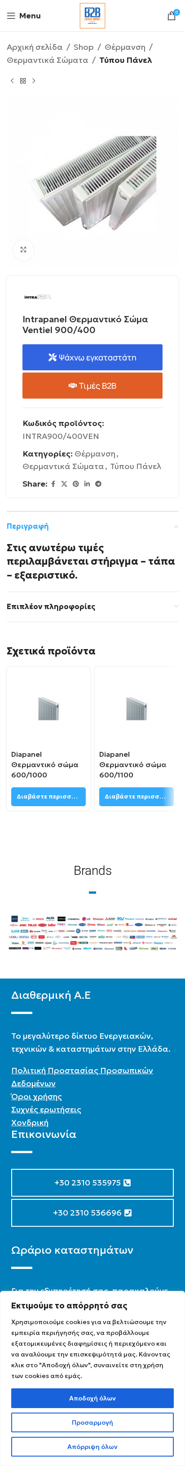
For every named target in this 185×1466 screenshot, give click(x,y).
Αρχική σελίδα (35, 47)
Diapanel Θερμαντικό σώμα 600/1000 (45, 764)
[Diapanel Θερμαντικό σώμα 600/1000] (48, 709)
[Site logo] (92, 14)
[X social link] (64, 484)
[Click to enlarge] (23, 250)
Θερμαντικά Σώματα (47, 60)
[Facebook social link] (53, 484)
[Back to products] (23, 81)
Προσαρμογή (92, 1422)
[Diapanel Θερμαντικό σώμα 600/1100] (136, 709)
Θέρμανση (125, 47)
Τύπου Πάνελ (125, 60)
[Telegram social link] (98, 484)
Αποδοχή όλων (92, 1398)
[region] (92, 1378)
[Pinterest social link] (76, 484)
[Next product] (33, 81)
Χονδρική (29, 1122)
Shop (84, 47)
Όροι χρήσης (36, 1096)
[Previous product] (12, 81)
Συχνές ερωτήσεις (46, 1109)
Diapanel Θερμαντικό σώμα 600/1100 (133, 764)
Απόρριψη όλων (92, 1447)
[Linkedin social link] (87, 484)
